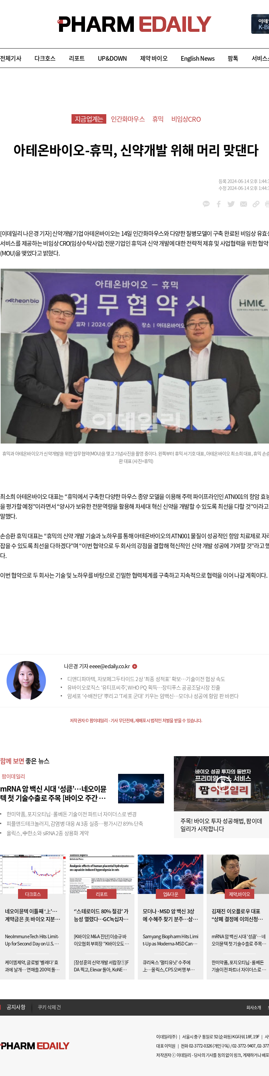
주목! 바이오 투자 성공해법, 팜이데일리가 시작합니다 (221, 825)
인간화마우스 (128, 119)
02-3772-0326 (200, 1046)
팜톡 (233, 58)
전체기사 (10, 58)
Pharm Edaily (35, 1046)
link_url (256, 204)
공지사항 (16, 1007)
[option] (89, 1007)
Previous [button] (40, 1003)
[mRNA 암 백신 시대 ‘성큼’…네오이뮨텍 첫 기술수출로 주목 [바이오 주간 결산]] (141, 788)
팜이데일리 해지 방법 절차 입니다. (70, 1007)
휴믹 (157, 119)
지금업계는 (89, 119)
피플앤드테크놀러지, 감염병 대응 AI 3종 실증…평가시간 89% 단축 (75, 823)
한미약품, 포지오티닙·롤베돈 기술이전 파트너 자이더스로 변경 (72, 814)
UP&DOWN (112, 58)
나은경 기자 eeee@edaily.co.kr (97, 666)
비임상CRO (186, 119)
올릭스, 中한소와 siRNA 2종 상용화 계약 (48, 833)
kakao (206, 204)
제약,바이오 (239, 894)
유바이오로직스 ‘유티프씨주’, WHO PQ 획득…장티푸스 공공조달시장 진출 (143, 687)
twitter (231, 204)
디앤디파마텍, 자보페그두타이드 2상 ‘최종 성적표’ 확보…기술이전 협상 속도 (146, 679)
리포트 (77, 58)
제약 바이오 (154, 58)
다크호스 (45, 58)
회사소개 (253, 1007)
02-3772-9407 (243, 1046)
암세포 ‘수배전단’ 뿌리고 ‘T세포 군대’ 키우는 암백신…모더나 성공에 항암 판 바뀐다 (153, 696)
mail (243, 204)
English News (198, 58)
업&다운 (170, 894)
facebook (218, 204)
